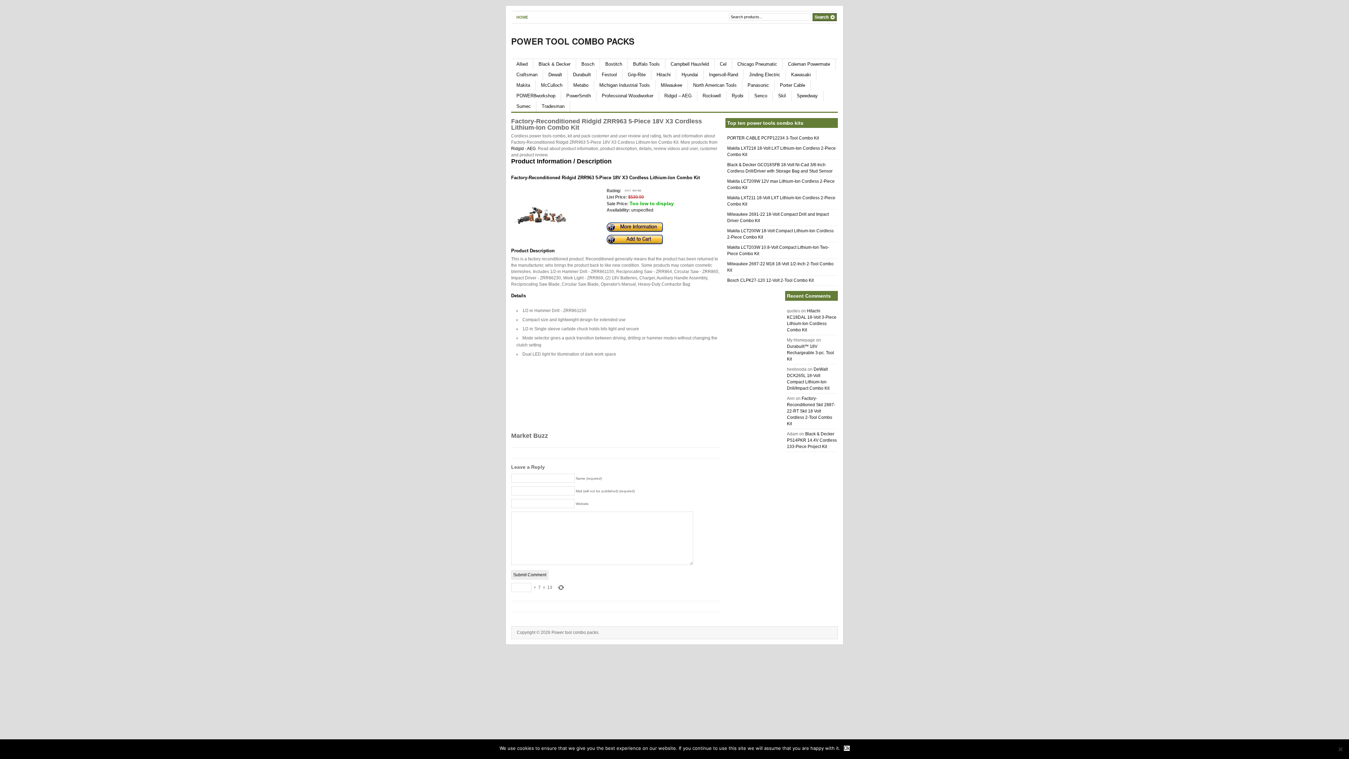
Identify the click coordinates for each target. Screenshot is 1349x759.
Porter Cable (792, 85)
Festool (609, 74)
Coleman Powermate (809, 64)
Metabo (580, 85)
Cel (723, 64)
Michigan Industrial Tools (624, 85)
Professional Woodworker (627, 95)
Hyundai (690, 74)
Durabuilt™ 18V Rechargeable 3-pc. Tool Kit (810, 353)
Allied (522, 64)
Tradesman (553, 106)
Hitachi (664, 74)
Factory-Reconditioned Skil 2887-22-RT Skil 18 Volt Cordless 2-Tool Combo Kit (811, 411)
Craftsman (526, 74)
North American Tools (715, 85)
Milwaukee (671, 85)
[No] (1340, 749)
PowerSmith (578, 95)
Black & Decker (555, 64)
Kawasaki (801, 74)
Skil (782, 95)
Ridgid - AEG (523, 148)
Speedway (807, 95)
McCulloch (551, 85)
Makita (523, 85)
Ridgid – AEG (678, 95)
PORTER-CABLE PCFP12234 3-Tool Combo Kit (773, 138)
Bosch (587, 64)
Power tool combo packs (572, 41)
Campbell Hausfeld (690, 64)
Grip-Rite (637, 74)
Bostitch (613, 64)
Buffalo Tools (646, 64)
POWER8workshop (535, 95)
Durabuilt (582, 74)
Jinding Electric (764, 74)
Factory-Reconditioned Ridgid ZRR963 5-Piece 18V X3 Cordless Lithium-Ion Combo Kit (605, 177)
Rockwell (712, 95)
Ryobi (737, 95)
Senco (760, 95)
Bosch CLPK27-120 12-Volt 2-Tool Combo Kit (770, 280)
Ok (847, 748)
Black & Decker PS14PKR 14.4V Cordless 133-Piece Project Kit (812, 440)
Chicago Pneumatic (757, 64)
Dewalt (555, 74)
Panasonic (758, 85)
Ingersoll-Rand (723, 74)
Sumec (523, 106)
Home (522, 17)
